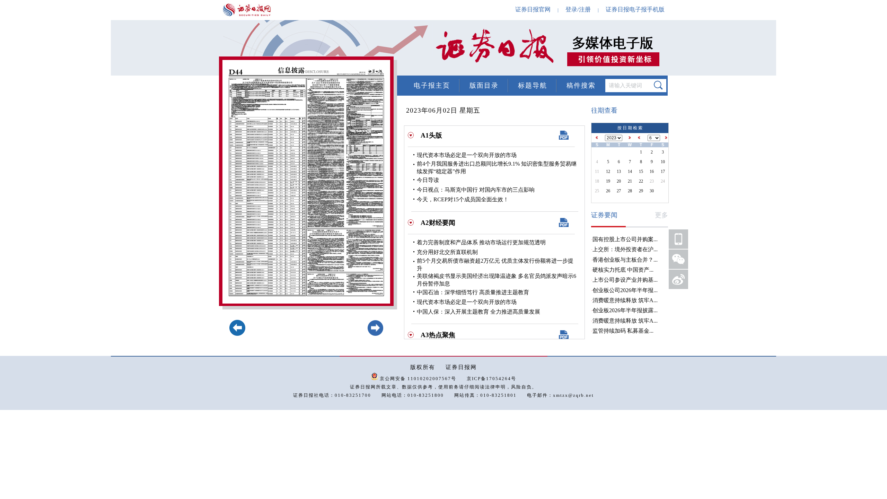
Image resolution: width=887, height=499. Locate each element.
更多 (661, 215)
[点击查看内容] (117, 48)
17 (663, 171)
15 (641, 171)
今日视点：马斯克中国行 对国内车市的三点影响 (476, 190)
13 (619, 171)
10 (663, 161)
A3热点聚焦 (438, 335)
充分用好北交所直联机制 (447, 252)
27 (619, 191)
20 (619, 181)
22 (641, 181)
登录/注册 (578, 9)
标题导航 (532, 85)
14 (630, 171)
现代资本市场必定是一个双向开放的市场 (467, 155)
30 (652, 191)
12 (608, 171)
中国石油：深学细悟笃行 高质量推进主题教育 (473, 292)
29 (641, 191)
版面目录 (484, 85)
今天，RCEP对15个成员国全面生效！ (463, 199)
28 (630, 191)
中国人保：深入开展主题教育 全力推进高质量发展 (478, 312)
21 (630, 181)
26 (608, 191)
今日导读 (428, 180)
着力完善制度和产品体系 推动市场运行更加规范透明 (481, 242)
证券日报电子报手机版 (635, 9)
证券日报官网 (533, 9)
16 (652, 171)
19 (608, 181)
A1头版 (431, 135)
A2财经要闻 (438, 222)
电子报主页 (432, 85)
